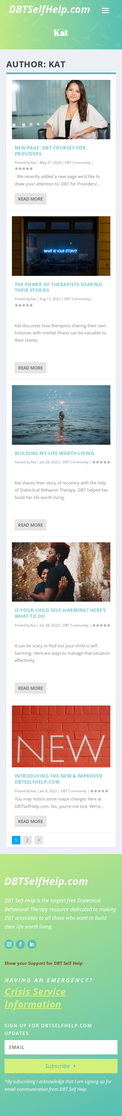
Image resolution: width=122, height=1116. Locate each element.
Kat (33, 162)
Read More (30, 199)
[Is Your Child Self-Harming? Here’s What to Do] (61, 572)
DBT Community (78, 162)
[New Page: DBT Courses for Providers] (61, 109)
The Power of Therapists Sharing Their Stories (58, 287)
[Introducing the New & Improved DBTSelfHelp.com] (61, 736)
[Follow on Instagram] (9, 944)
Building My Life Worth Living (54, 453)
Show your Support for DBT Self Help (44, 963)
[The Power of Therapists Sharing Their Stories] (61, 246)
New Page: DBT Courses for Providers (50, 151)
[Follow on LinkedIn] (31, 944)
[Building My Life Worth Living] (61, 414)
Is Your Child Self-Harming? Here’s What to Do (60, 613)
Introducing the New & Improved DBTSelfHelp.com (59, 779)
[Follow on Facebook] (20, 944)
